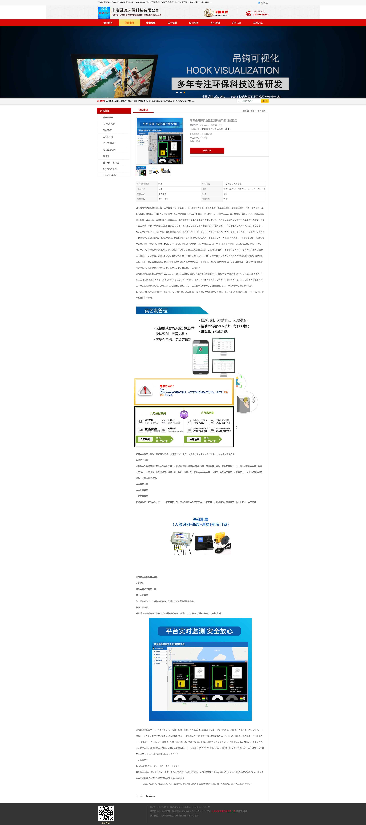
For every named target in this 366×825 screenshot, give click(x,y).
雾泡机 (106, 156)
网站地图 (194, 816)
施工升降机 (226, 129)
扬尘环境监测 (109, 143)
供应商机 (129, 23)
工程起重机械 (215, 129)
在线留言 (207, 150)
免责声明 (175, 816)
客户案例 (215, 23)
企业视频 (150, 23)
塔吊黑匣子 (108, 117)
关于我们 (172, 23)
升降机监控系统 (110, 169)
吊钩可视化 (108, 130)
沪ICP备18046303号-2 (201, 811)
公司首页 (108, 23)
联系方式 (258, 23)
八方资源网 (166, 816)
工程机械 (204, 129)
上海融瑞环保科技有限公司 (223, 811)
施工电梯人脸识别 (111, 163)
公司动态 (193, 23)
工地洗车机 (108, 137)
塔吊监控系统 (109, 150)
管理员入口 (185, 816)
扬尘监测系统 (109, 124)
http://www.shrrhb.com (145, 796)
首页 (253, 111)
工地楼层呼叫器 (110, 175)
